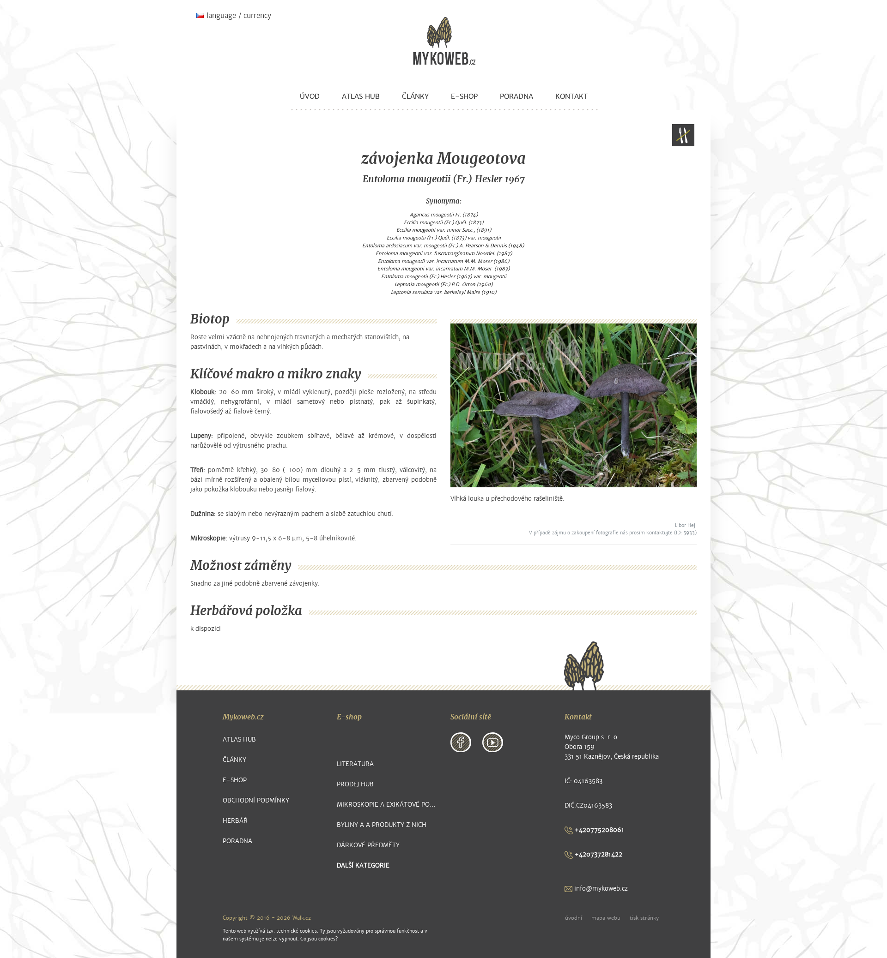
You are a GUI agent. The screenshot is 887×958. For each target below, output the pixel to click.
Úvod (310, 96)
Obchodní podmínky (256, 800)
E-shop (464, 96)
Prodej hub (355, 784)
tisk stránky (644, 918)
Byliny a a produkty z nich (381, 825)
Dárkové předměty (368, 845)
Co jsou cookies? (319, 939)
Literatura (355, 764)
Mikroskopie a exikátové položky (387, 804)
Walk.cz (301, 918)
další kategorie (363, 865)
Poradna (516, 96)
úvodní (573, 918)
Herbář (235, 821)
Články (415, 96)
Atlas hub (361, 96)
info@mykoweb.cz (600, 888)
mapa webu (605, 918)
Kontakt (571, 96)
